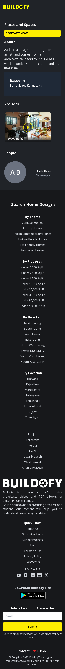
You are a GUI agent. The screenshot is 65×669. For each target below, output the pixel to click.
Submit (32, 626)
